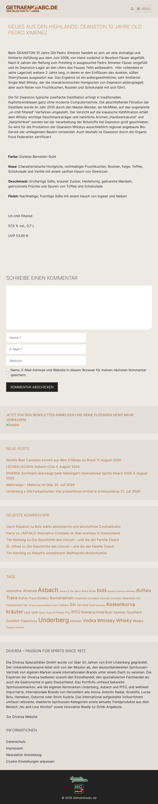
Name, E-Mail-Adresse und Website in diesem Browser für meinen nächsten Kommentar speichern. (78, 372)
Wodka (138, 621)
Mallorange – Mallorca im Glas (29, 485)
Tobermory (29, 621)
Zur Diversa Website (21, 717)
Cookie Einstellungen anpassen (30, 761)
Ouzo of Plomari (55, 612)
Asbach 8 (64, 591)
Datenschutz (16, 742)
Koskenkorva (120, 604)
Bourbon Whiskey (126, 591)
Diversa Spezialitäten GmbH (43, 605)
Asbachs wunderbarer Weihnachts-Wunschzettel (69, 553)
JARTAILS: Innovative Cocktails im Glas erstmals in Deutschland (70, 533)
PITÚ (75, 612)
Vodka (89, 620)
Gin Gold (82, 605)
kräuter (14, 612)
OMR (35, 612)
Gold (92, 605)
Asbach (48, 589)
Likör (27, 612)
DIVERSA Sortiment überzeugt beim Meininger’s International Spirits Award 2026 (69, 473)
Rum (108, 612)
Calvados (93, 598)
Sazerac (119, 612)
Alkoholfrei (14, 591)
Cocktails (116, 598)
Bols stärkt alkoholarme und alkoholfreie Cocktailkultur (78, 526)
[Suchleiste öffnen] (132, 9)
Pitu (67, 612)
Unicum (76, 621)
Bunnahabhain (62, 598)
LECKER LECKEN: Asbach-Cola (30, 467)
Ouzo (42, 612)
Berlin (78, 591)
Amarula (30, 591)
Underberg (53, 620)
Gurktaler (100, 605)
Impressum (14, 748)
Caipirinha (80, 598)
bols (102, 590)
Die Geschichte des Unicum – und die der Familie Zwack (75, 540)
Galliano (64, 605)
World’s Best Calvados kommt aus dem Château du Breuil (50, 460)
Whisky (124, 620)
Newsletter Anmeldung (24, 755)
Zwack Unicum (15, 627)
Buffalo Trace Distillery (34, 598)
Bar (72, 591)
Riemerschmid (92, 612)
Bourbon (112, 591)
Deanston (129, 598)
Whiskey (106, 620)
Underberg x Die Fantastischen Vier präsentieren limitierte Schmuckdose (63, 491)
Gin (73, 604)
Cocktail (105, 598)
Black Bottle (89, 591)
